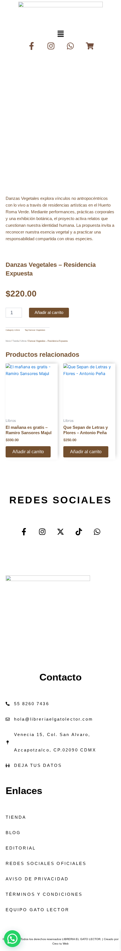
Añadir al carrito (49, 312)
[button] (60, 34)
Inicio (8, 341)
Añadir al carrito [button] (28, 451)
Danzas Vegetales (36, 330)
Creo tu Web (60, 943)
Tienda (15, 341)
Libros (17, 330)
